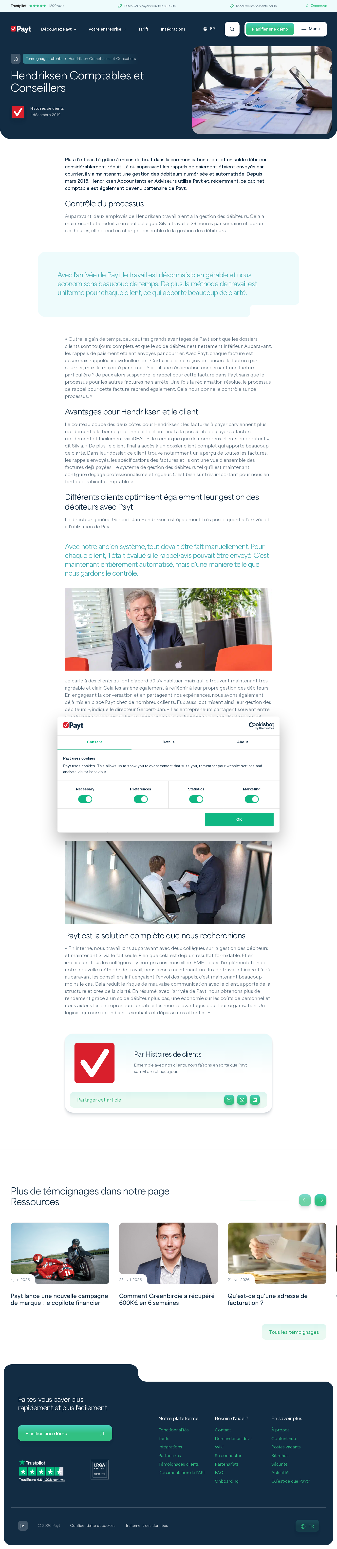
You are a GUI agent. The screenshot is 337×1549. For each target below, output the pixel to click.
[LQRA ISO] (99, 1469)
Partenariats (227, 1464)
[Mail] (229, 1100)
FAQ (219, 1472)
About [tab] (242, 742)
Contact (223, 1430)
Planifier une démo (270, 29)
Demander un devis (234, 1438)
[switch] (141, 799)
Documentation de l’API (181, 1472)
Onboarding (227, 1481)
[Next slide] (320, 1200)
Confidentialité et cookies (92, 1526)
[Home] (15, 59)
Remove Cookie (334, 1546)
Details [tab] (169, 742)
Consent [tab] (94, 742)
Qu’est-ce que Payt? (290, 1481)
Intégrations (173, 29)
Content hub (283, 1438)
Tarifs (143, 29)
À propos (280, 1430)
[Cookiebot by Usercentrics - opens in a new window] (252, 726)
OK (239, 820)
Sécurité (279, 1464)
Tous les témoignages (294, 1332)
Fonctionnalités (173, 1430)
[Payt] (21, 29)
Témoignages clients (178, 1464)
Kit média (280, 1455)
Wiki (219, 1447)
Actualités (281, 1472)
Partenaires (169, 1455)
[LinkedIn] (255, 1100)
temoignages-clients (44, 59)
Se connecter (228, 1455)
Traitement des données (146, 1526)
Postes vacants (286, 1447)
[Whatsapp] (242, 1100)
